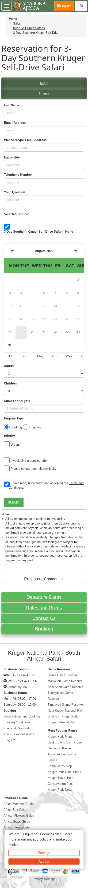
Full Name (11, 105)
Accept (44, 861)
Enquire (67, 6)
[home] (29, 6)
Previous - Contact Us (44, 579)
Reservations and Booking (22, 716)
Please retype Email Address (25, 140)
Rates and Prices (44, 607)
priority (9, 435)
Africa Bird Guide (15, 809)
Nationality (12, 157)
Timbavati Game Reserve (65, 704)
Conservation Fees (61, 784)
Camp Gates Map (60, 766)
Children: (11, 383)
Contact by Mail (17, 687)
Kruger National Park (62, 722)
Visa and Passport (16, 728)
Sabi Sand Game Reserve (66, 687)
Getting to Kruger (59, 748)
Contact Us (44, 618)
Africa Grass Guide (17, 821)
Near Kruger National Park (66, 710)
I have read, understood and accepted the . (46, 485)
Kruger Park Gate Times (64, 772)
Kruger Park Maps (60, 736)
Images (44, 93)
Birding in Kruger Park (63, 716)
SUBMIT (14, 502)
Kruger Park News (60, 789)
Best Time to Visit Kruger (65, 742)
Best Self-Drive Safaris (29, 28)
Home (13, 19)
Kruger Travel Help (60, 778)
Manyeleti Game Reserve (65, 681)
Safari (17, 23)
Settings (44, 853)
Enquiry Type (13, 418)
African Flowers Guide (19, 815)
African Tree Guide (17, 827)
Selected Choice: (16, 214)
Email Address (15, 122)
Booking (44, 628)
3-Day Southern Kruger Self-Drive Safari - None (38, 231)
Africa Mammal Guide (19, 804)
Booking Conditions (17, 722)
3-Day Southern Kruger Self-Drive (36, 32)
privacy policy (37, 839)
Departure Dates (44, 597)
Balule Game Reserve (63, 675)
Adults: (9, 366)
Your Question (14, 192)
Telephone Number (18, 174)
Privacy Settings (44, 879)
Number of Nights (17, 401)
